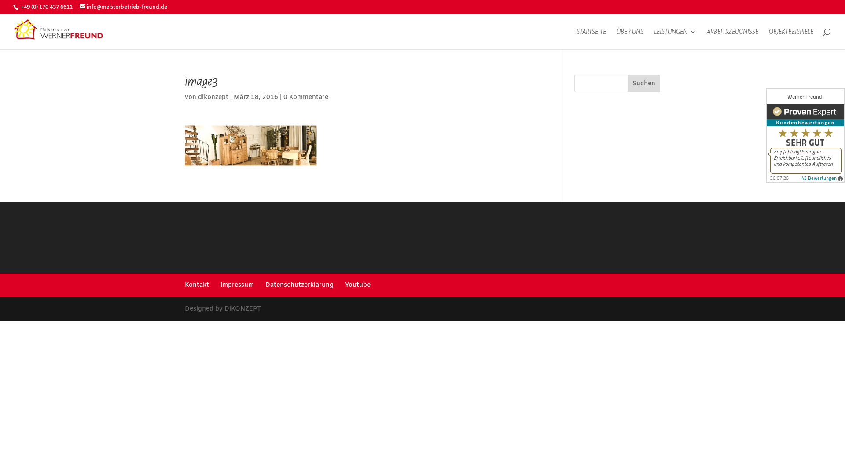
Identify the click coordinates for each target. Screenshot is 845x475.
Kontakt (197, 285)
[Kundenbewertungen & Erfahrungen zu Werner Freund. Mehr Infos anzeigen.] (805, 135)
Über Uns (630, 32)
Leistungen (670, 32)
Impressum (237, 285)
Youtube (358, 285)
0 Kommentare (305, 97)
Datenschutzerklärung (299, 285)
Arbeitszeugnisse (732, 32)
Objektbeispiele (791, 32)
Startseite (591, 32)
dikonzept (213, 97)
